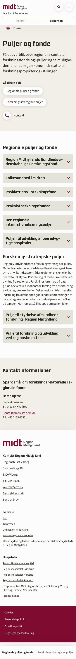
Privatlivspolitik (13, 626)
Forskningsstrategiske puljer (24, 102)
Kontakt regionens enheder (18, 535)
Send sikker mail (13, 493)
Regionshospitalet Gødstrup (18, 569)
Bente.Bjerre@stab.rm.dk (19, 413)
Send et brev (11, 500)
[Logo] (15, 7)
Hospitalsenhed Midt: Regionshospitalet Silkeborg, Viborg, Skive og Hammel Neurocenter (35, 588)
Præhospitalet (11, 596)
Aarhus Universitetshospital (18, 563)
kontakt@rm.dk (13, 487)
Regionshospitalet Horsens (18, 575)
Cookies (8, 613)
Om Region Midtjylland (16, 530)
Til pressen (9, 524)
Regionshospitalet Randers (18, 580)
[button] (59, 7)
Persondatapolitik (14, 619)
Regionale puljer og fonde (22, 91)
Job (5, 518)
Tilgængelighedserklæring (19, 633)
